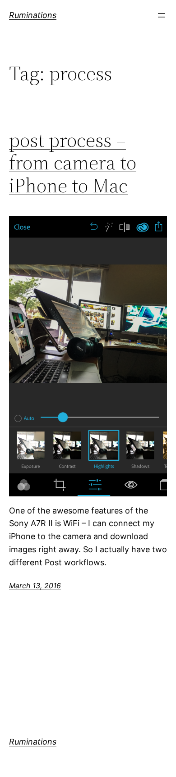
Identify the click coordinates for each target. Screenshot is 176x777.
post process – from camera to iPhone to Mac (72, 163)
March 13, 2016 (35, 585)
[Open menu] (161, 15)
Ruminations (32, 15)
